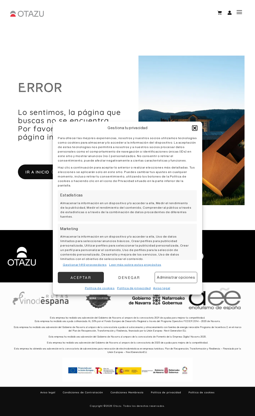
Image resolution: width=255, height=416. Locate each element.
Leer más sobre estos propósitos (135, 264)
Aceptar (80, 277)
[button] (194, 128)
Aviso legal (161, 288)
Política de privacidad (134, 288)
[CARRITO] (219, 12)
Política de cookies (100, 288)
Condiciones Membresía (127, 392)
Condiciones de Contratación (83, 392)
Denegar (129, 277)
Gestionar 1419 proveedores (85, 264)
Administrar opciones (176, 277)
